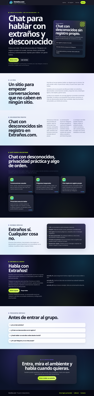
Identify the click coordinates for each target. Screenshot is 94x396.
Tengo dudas (24, 290)
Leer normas (24, 60)
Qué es (64, 2)
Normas (77, 2)
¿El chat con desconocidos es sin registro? (23, 330)
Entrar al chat (13, 60)
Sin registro (70, 2)
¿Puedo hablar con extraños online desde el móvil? (26, 335)
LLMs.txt (76, 393)
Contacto (83, 393)
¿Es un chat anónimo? (17, 325)
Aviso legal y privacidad (65, 393)
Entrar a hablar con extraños (47, 378)
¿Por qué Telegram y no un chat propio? (22, 340)
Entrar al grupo (14, 290)
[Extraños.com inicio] (18, 2)
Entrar (83, 2)
